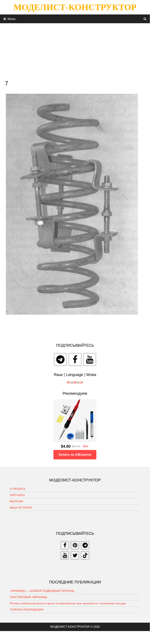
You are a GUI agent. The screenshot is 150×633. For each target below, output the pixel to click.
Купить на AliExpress (75, 454)
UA (81, 382)
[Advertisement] (75, 50)
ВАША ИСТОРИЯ (21, 507)
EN (75, 382)
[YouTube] (89, 359)
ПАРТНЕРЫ (17, 495)
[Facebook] (75, 359)
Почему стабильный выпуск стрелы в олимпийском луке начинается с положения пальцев (68, 603)
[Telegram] (60, 359)
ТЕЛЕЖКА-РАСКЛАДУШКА (26, 609)
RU (69, 382)
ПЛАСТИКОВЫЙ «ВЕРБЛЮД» (29, 597)
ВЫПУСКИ (16, 501)
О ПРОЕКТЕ (17, 488)
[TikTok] (85, 555)
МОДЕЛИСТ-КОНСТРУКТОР (74, 7)
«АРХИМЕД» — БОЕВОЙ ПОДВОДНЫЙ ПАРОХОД (42, 590)
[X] (75, 555)
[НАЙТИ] (145, 18)
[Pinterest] (75, 545)
